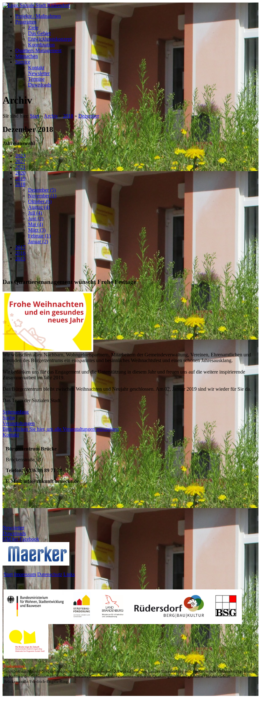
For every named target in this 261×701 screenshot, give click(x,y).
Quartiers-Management (38, 50)
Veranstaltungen (19, 423)
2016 (20, 253)
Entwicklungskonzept (50, 39)
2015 (20, 258)
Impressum (25, 574)
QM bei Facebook (21, 539)
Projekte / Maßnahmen (38, 16)
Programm (25, 21)
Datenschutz (49, 574)
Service (22, 62)
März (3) (37, 230)
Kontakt (36, 67)
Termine (36, 79)
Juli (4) (35, 213)
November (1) (42, 195)
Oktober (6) (40, 201)
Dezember (88, 116)
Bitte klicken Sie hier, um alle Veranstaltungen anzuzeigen (61, 429)
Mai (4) (35, 224)
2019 (20, 178)
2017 (20, 247)
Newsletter (39, 73)
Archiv (51, 116)
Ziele (33, 27)
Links (69, 574)
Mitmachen (26, 56)
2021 (20, 167)
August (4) (39, 207)
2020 (20, 172)
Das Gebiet (39, 33)
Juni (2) (35, 218)
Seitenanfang (16, 412)
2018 (68, 116)
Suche (9, 417)
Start (34, 116)
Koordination (41, 44)
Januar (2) (38, 241)
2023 (20, 155)
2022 (20, 161)
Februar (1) (39, 235)
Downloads (39, 84)
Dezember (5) (42, 190)
